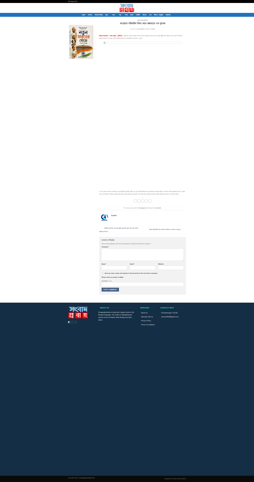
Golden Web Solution (179, 478)
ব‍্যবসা (131, 15)
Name (104, 264)
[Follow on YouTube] (185, 1)
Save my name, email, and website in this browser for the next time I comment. (131, 273)
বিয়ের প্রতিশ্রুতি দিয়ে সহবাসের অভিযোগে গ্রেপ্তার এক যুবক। (165, 229)
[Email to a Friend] (142, 201)
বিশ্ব (126, 15)
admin (153, 29)
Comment (105, 247)
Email (132, 264)
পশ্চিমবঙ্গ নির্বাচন (99, 15)
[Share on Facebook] (135, 201)
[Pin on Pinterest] (146, 201)
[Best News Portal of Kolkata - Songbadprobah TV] (127, 8)
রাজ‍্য (106, 15)
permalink (158, 208)
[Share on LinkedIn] (149, 201)
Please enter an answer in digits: (113, 277)
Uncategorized (142, 20)
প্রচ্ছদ (83, 15)
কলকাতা (90, 15)
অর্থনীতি (138, 15)
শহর (120, 15)
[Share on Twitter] (139, 201)
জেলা (113, 15)
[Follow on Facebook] (183, 1)
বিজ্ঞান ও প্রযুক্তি (158, 15)
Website (161, 264)
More (168, 15)
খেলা (150, 15)
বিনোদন (145, 15)
